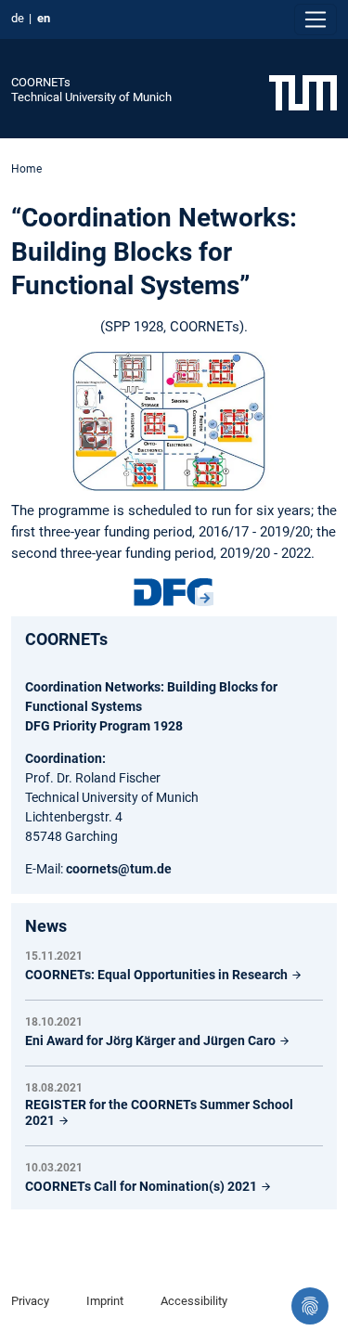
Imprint (104, 1301)
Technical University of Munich (91, 97)
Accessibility (194, 1301)
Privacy (30, 1301)
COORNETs (41, 82)
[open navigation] (315, 19)
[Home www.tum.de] (303, 92)
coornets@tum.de (119, 868)
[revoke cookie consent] (310, 1306)
